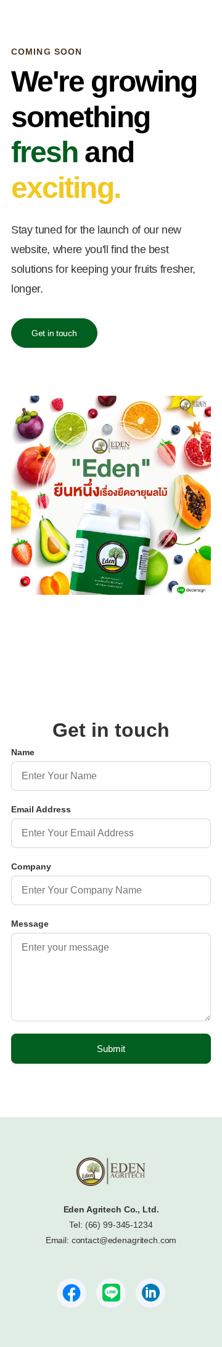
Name (23, 752)
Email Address (41, 809)
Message (30, 924)
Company (31, 866)
